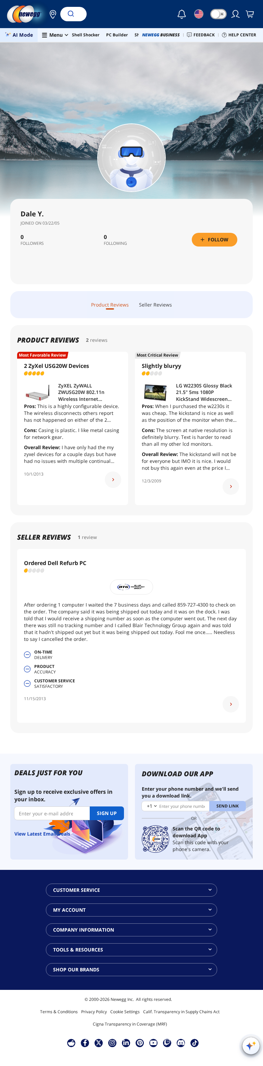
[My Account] (236, 14)
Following (115, 243)
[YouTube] (153, 1043)
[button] (51, 14)
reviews (99, 340)
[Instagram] (112, 1043)
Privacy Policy (94, 1012)
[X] (99, 1043)
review (89, 537)
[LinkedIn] (126, 1043)
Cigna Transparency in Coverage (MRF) (130, 1024)
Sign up (107, 813)
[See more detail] (113, 479)
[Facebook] (85, 1043)
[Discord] (181, 1043)
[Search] (70, 14)
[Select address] (51, 14)
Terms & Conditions (59, 1012)
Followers (32, 243)
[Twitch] (167, 1043)
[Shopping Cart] (250, 14)
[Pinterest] (140, 1043)
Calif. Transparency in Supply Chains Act (181, 1012)
